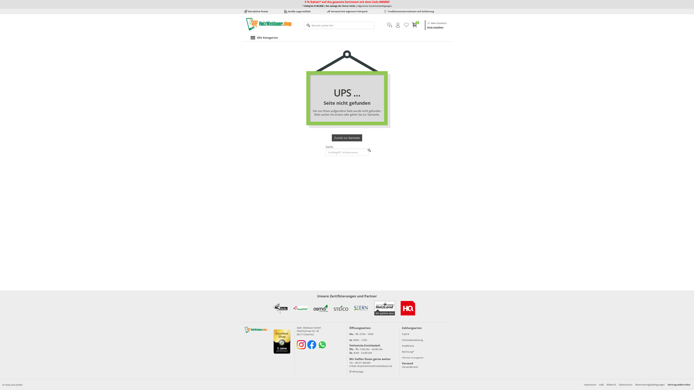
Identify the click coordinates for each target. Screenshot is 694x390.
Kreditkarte (408, 345)
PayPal (405, 334)
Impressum (590, 384)
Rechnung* (408, 351)
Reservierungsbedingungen (650, 384)
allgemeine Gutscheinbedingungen (374, 6)
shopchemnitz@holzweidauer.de (374, 366)
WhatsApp (357, 371)
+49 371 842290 (362, 362)
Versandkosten (410, 367)
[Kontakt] (389, 25)
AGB (601, 384)
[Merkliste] (406, 25)
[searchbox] (339, 25)
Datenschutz (625, 384)
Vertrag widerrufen (679, 384)
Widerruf (611, 384)
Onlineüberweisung (412, 340)
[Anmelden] (397, 25)
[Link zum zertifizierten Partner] (280, 308)
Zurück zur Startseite (347, 138)
